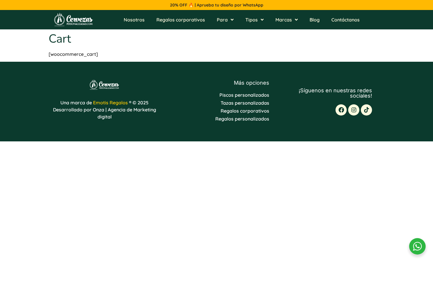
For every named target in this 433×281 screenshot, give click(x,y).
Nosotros (134, 20)
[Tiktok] (366, 110)
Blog (315, 20)
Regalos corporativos (180, 20)
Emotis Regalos (110, 103)
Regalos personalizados (242, 119)
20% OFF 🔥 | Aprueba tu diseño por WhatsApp (216, 5)
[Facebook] (341, 110)
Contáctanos (345, 20)
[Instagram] (353, 110)
